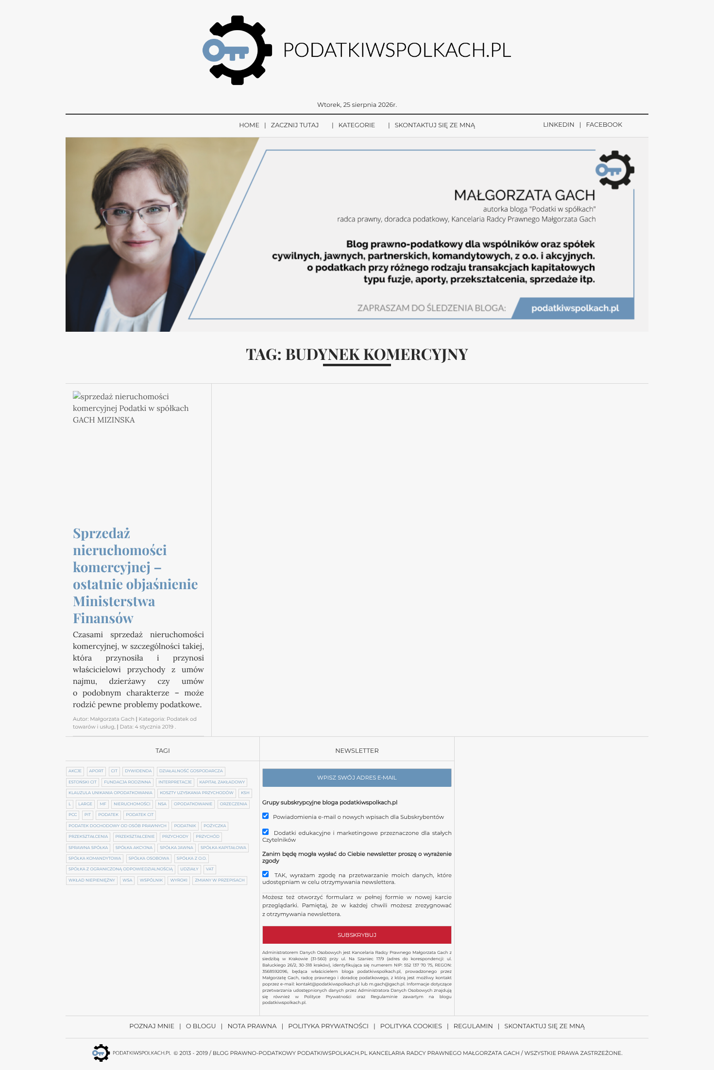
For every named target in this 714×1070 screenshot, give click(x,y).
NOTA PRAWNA (251, 1026)
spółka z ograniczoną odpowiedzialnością (120, 869)
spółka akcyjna (134, 848)
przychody (175, 836)
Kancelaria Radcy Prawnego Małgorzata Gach (444, 1053)
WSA (127, 880)
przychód (208, 836)
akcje (75, 771)
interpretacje (175, 782)
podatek (108, 815)
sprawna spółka (88, 848)
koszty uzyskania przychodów (196, 793)
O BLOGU (201, 1026)
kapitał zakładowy (222, 782)
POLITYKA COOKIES (411, 1026)
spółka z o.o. (191, 858)
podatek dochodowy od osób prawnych (117, 826)
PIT (88, 815)
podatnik (185, 826)
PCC (72, 815)
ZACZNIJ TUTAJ (295, 125)
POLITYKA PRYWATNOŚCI (328, 1026)
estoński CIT (82, 782)
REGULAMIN (473, 1026)
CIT (114, 771)
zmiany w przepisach (219, 880)
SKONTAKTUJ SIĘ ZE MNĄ (435, 125)
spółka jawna (176, 848)
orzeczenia (233, 804)
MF (103, 804)
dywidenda (138, 771)
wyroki (178, 880)
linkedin (558, 125)
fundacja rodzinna (127, 782)
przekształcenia (88, 836)
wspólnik (151, 880)
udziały (189, 869)
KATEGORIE (357, 125)
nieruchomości (132, 804)
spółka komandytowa (94, 858)
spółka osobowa (149, 858)
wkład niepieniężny (91, 880)
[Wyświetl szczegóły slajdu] (357, 234)
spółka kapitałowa (223, 848)
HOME (249, 125)
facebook (604, 125)
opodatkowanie (193, 804)
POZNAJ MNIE (151, 1026)
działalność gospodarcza (191, 771)
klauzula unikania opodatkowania (110, 793)
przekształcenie (135, 836)
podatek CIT (139, 815)
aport (96, 771)
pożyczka (215, 826)
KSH (245, 793)
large (85, 804)
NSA (162, 804)
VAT (210, 869)
